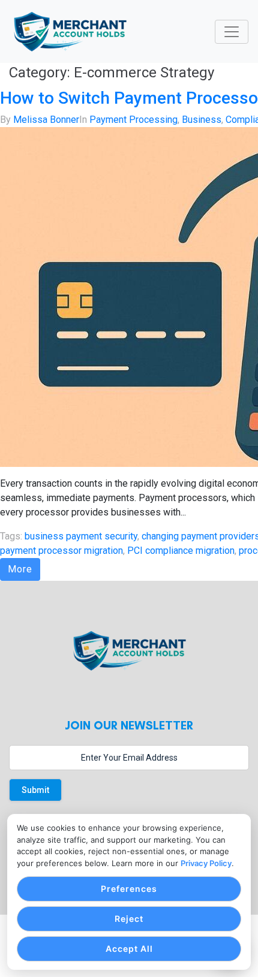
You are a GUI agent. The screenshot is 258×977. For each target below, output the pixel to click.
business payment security (81, 536)
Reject (129, 918)
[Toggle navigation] (231, 32)
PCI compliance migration (181, 550)
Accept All (129, 948)
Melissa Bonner (46, 119)
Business (201, 119)
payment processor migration (61, 550)
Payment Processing (133, 119)
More (20, 569)
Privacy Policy (206, 863)
